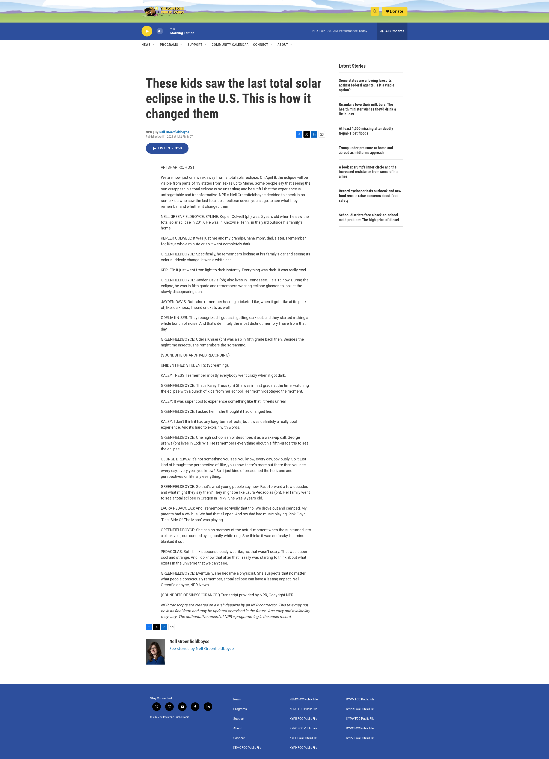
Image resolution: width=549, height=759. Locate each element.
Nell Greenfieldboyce (174, 132)
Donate (396, 11)
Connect (260, 44)
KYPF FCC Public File (303, 738)
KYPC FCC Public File (303, 728)
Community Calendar (230, 44)
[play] (146, 31)
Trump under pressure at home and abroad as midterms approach (366, 150)
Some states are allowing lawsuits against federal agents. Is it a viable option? (366, 85)
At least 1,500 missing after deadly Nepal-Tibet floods (366, 130)
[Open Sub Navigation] (154, 44)
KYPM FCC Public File (360, 699)
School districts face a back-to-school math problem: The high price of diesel (369, 217)
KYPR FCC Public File (360, 709)
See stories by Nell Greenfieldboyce (201, 648)
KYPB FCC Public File (303, 718)
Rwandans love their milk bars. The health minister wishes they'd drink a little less (367, 109)
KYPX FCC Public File (360, 728)
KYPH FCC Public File (303, 747)
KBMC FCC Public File (304, 699)
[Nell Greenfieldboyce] (155, 652)
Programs (169, 44)
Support (194, 44)
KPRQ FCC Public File (303, 709)
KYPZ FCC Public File (360, 738)
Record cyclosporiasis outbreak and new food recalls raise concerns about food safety (370, 196)
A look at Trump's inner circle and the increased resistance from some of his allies (368, 172)
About (237, 728)
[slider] (166, 31)
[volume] (159, 31)
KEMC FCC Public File (247, 747)
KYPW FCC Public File (360, 718)
